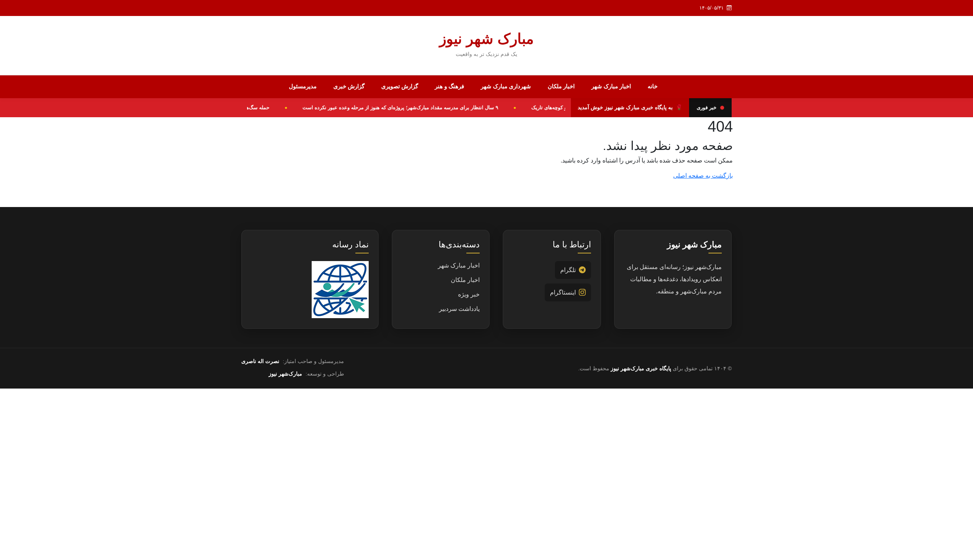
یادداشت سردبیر (459, 309)
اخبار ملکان (561, 86)
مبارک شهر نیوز (486, 39)
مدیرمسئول (303, 86)
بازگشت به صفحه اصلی (703, 175)
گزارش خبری (348, 86)
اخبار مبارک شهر (611, 86)
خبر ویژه (469, 294)
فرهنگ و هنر (449, 86)
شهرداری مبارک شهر (506, 86)
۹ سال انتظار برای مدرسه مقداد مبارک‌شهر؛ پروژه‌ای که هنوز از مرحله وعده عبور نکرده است (407, 107)
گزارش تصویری (399, 86)
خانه (653, 86)
